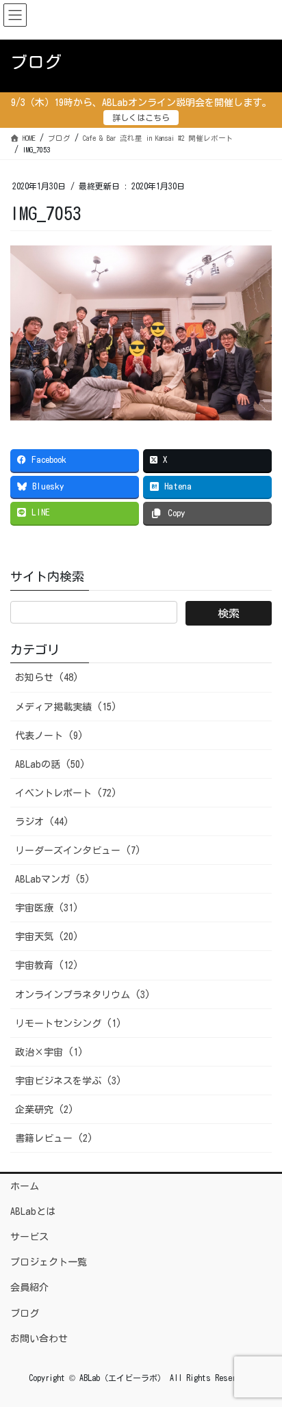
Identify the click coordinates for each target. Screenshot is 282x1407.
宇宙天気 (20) (47, 936)
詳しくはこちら (141, 117)
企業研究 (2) (44, 1109)
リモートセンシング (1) (68, 1023)
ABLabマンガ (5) (52, 879)
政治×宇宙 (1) (49, 1052)
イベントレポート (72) (66, 793)
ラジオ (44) (42, 822)
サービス (29, 1237)
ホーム (24, 1186)
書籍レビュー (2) (54, 1138)
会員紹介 (29, 1287)
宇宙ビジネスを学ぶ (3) (68, 1081)
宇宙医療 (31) (47, 908)
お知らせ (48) (47, 677)
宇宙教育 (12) (47, 965)
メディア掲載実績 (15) (66, 707)
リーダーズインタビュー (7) (78, 850)
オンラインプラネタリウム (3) (83, 995)
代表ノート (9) (49, 735)
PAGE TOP (259, 1353)
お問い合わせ (39, 1338)
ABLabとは (32, 1211)
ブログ (24, 1313)
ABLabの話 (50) (50, 764)
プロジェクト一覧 (48, 1262)
